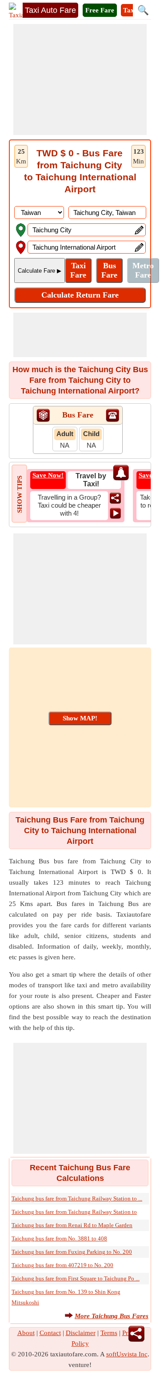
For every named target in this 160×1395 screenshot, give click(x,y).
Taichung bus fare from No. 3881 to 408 (59, 1238)
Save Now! (48, 475)
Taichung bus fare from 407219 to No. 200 (62, 1265)
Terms (108, 1332)
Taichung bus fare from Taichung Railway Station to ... (77, 1198)
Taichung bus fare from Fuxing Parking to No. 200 (72, 1251)
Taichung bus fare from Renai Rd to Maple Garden (72, 1225)
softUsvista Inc (127, 1354)
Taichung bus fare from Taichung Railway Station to (74, 1211)
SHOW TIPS (19, 494)
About (26, 1332)
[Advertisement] (80, 79)
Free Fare (99, 10)
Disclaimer (81, 1332)
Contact (50, 1332)
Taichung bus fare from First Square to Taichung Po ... (76, 1278)
